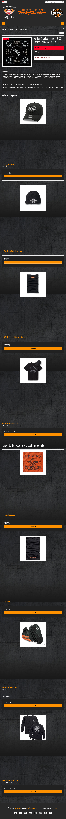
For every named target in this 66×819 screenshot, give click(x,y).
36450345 (57, 807)
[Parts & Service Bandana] (33, 481)
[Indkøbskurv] (62, 23)
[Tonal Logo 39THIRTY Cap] (33, 130)
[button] (60, 33)
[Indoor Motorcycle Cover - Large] (33, 653)
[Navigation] (3, 23)
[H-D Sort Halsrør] (33, 567)
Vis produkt (33, 176)
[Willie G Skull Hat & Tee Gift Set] (33, 389)
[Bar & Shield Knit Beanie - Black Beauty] (33, 216)
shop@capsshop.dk (31, 808)
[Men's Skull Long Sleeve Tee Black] (33, 746)
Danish (5, 1)
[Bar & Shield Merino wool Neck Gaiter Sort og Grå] (33, 303)
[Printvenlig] (63, 28)
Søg (63, 1)
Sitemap (56, 808)
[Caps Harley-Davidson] (33, 12)
